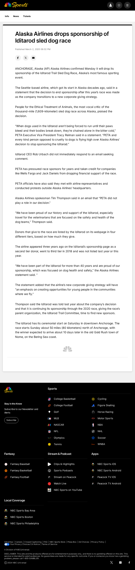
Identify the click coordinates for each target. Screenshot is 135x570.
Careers (18, 542)
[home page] (16, 5)
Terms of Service (49, 544)
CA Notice (35, 544)
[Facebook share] (18, 58)
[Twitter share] (25, 58)
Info (7, 16)
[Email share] (33, 58)
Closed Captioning (32, 542)
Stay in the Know (13, 403)
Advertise (8, 542)
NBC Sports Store (58, 542)
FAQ (45, 542)
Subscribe (11, 420)
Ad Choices (84, 542)
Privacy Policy (97, 542)
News (16, 16)
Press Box (72, 542)
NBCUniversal (22, 550)
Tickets (27, 16)
